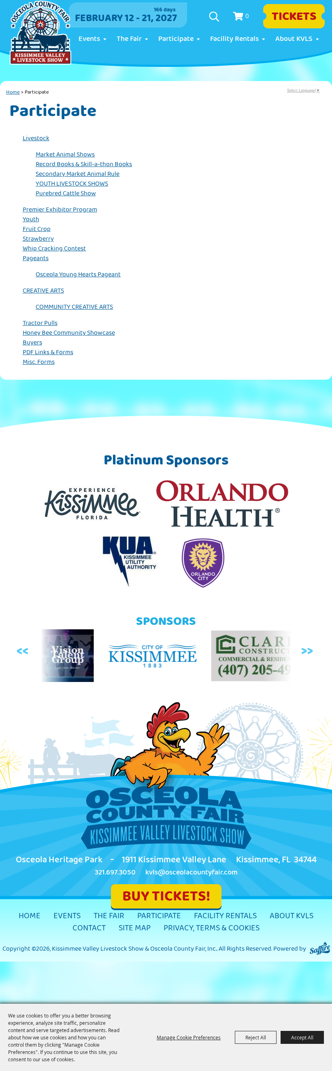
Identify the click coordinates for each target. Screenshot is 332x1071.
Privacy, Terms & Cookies (212, 928)
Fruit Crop (37, 229)
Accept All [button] (302, 1037)
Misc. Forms (39, 362)
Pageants (36, 258)
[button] (24, 651)
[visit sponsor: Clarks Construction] (237, 657)
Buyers (32, 343)
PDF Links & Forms (48, 352)
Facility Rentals (234, 39)
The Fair (129, 39)
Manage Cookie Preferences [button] (189, 1037)
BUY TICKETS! (166, 896)
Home (13, 92)
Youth (31, 219)
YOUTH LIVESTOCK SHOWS (72, 184)
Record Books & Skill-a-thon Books (84, 164)
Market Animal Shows (65, 155)
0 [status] (247, 16)
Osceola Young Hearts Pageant (78, 274)
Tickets (294, 16)
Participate (176, 39)
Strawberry (38, 239)
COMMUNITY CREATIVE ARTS (74, 307)
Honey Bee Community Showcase (69, 333)
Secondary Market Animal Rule (77, 174)
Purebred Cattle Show (66, 193)
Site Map (135, 928)
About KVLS (294, 39)
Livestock (36, 138)
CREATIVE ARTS (43, 291)
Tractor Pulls (40, 323)
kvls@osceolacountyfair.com (191, 872)
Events (89, 39)
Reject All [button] (255, 1037)
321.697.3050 (115, 872)
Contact (89, 928)
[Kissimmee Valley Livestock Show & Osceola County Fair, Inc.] (40, 33)
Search (215, 17)
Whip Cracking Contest (54, 249)
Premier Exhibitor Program (60, 210)
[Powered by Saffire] (320, 949)
